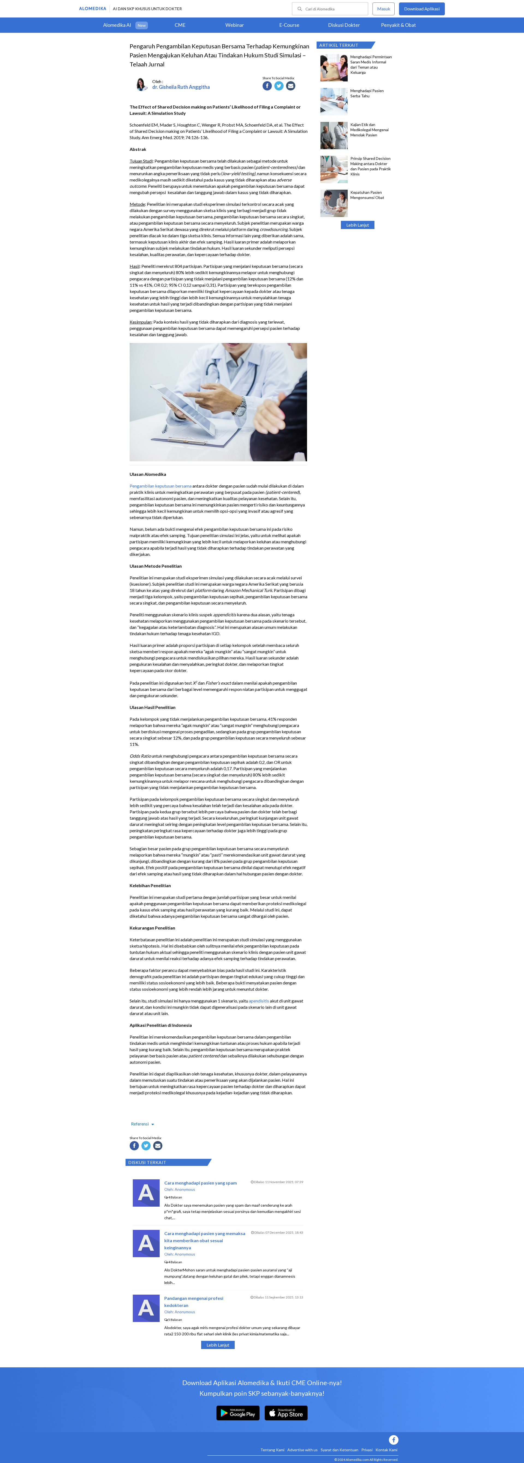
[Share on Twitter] (279, 86)
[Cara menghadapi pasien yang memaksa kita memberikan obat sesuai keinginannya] (146, 1255)
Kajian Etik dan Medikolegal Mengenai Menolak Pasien (369, 129)
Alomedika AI (117, 25)
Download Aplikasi (422, 8)
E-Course (289, 25)
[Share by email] (291, 86)
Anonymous (185, 1189)
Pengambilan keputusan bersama (161, 485)
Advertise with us (302, 1449)
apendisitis (259, 1000)
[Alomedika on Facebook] (302, 1440)
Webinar (234, 25)
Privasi (367, 1449)
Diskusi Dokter (344, 25)
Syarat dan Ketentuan (339, 1449)
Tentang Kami (272, 1449)
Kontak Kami (386, 1449)
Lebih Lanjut (357, 224)
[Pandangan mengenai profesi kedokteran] (146, 1320)
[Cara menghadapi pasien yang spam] (146, 1204)
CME (180, 25)
